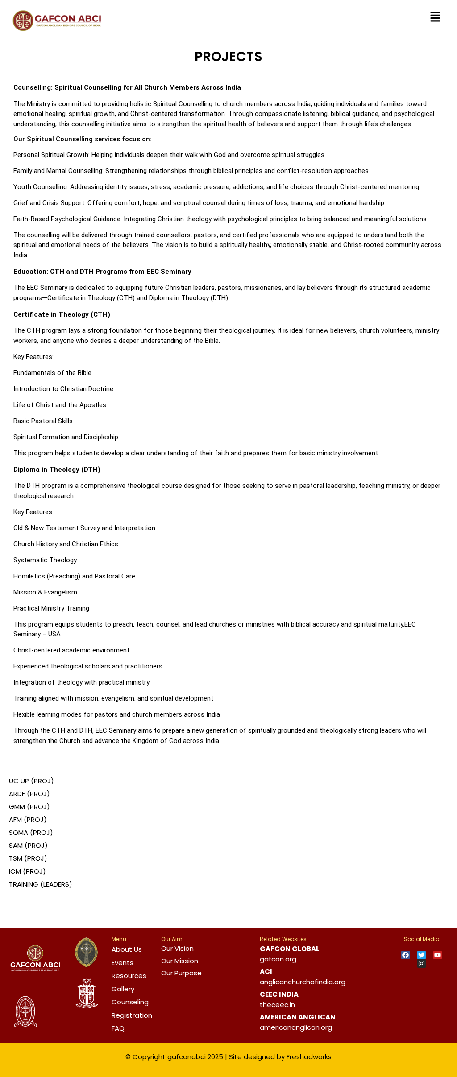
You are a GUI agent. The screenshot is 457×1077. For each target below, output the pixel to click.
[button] (435, 17)
